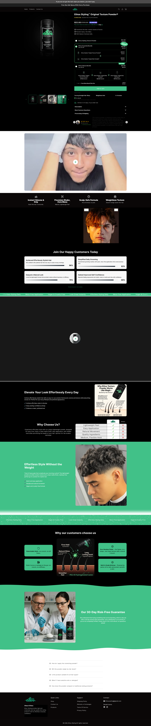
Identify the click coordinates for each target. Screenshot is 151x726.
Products (53, 707)
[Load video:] (75, 162)
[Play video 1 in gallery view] (52, 99)
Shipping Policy (82, 701)
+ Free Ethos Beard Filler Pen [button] (87, 83)
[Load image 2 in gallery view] (42, 99)
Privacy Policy (81, 710)
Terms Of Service (82, 707)
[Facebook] (104, 707)
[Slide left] (26, 99)
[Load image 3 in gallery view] (61, 99)
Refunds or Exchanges (84, 704)
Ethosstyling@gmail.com (113, 701)
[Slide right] (68, 99)
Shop (52, 701)
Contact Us (54, 704)
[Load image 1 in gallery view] (32, 99)
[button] (119, 9)
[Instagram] (107, 707)
